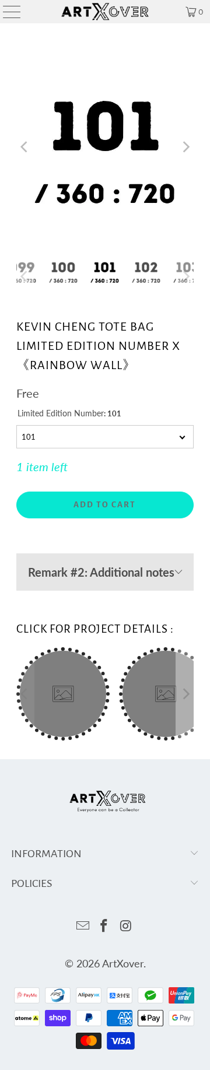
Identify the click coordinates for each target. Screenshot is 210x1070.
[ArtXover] (105, 11)
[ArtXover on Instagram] (126, 926)
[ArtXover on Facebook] (104, 926)
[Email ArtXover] (83, 926)
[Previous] (25, 147)
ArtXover (123, 963)
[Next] (185, 147)
